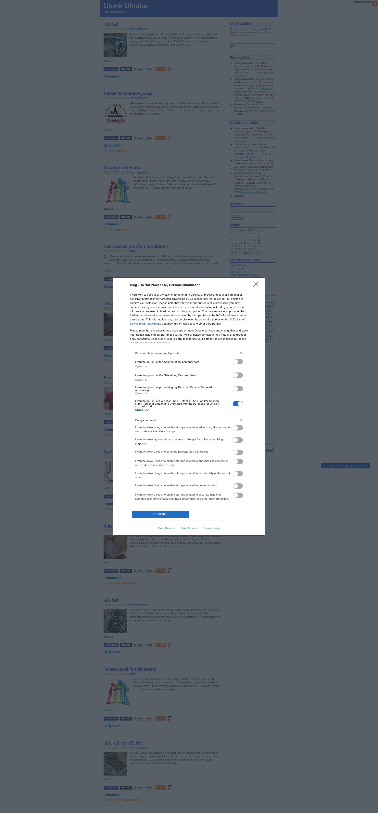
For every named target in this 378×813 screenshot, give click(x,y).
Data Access (189, 528)
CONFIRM (160, 514)
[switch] (238, 361)
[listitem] (189, 353)
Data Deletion (166, 528)
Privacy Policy (211, 528)
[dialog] (189, 406)
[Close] (257, 285)
